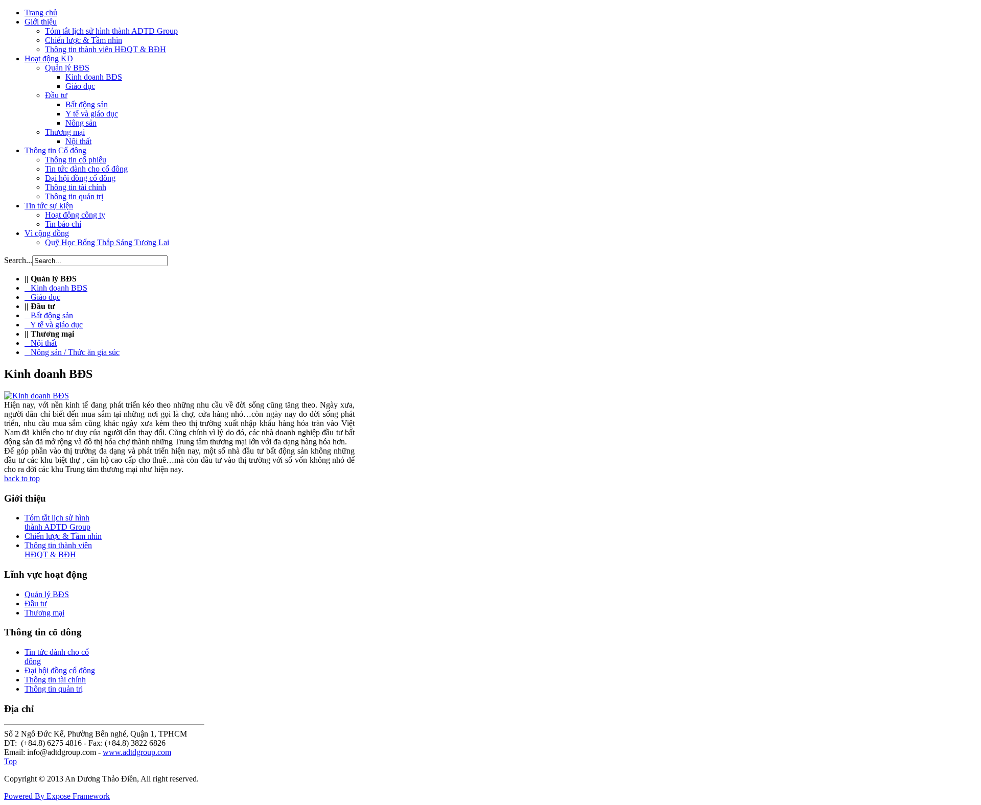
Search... (18, 260)
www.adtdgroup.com (137, 752)
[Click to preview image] (36, 395)
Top (10, 761)
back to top (22, 478)
